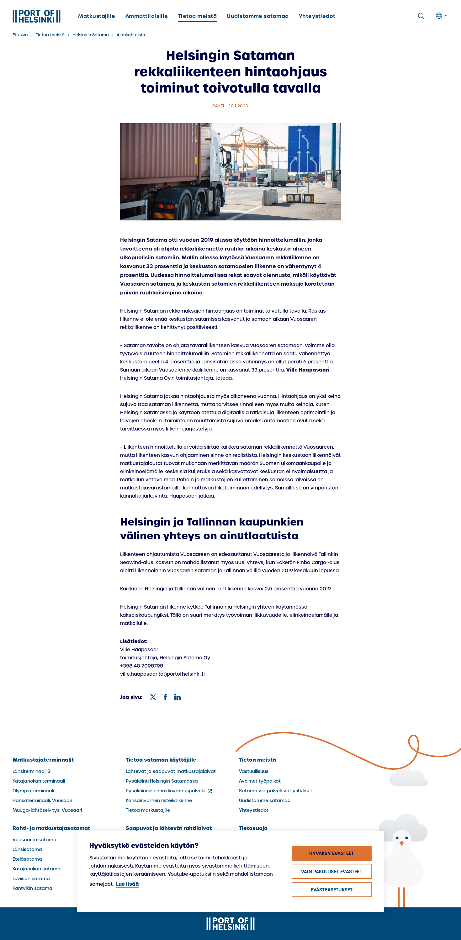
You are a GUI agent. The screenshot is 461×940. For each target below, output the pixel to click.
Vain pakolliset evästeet (331, 872)
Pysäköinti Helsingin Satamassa (162, 781)
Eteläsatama (27, 859)
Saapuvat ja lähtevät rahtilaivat (169, 828)
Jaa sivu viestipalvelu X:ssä (153, 697)
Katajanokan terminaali (39, 781)
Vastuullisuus (253, 771)
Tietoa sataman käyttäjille (161, 759)
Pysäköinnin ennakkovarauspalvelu (169, 791)
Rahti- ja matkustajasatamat (51, 828)
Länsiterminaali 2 (31, 771)
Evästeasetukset (332, 890)
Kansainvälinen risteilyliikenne (159, 800)
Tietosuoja (253, 828)
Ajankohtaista (131, 35)
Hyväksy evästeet (331, 853)
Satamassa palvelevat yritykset (275, 791)
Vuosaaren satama (34, 839)
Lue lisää (127, 884)
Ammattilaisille (146, 16)
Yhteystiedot (317, 16)
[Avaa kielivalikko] (442, 16)
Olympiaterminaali (33, 791)
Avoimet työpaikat (260, 781)
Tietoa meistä (197, 16)
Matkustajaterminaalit (43, 759)
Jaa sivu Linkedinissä (177, 697)
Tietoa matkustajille (148, 810)
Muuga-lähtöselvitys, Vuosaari (47, 810)
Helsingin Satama (90, 35)
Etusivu (20, 35)
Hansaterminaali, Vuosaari (42, 800)
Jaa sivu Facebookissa (165, 697)
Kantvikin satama (32, 888)
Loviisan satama (31, 878)
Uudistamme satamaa (258, 16)
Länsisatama (27, 849)
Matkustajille (96, 16)
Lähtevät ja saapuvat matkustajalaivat (171, 771)
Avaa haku (421, 16)
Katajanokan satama (37, 869)
